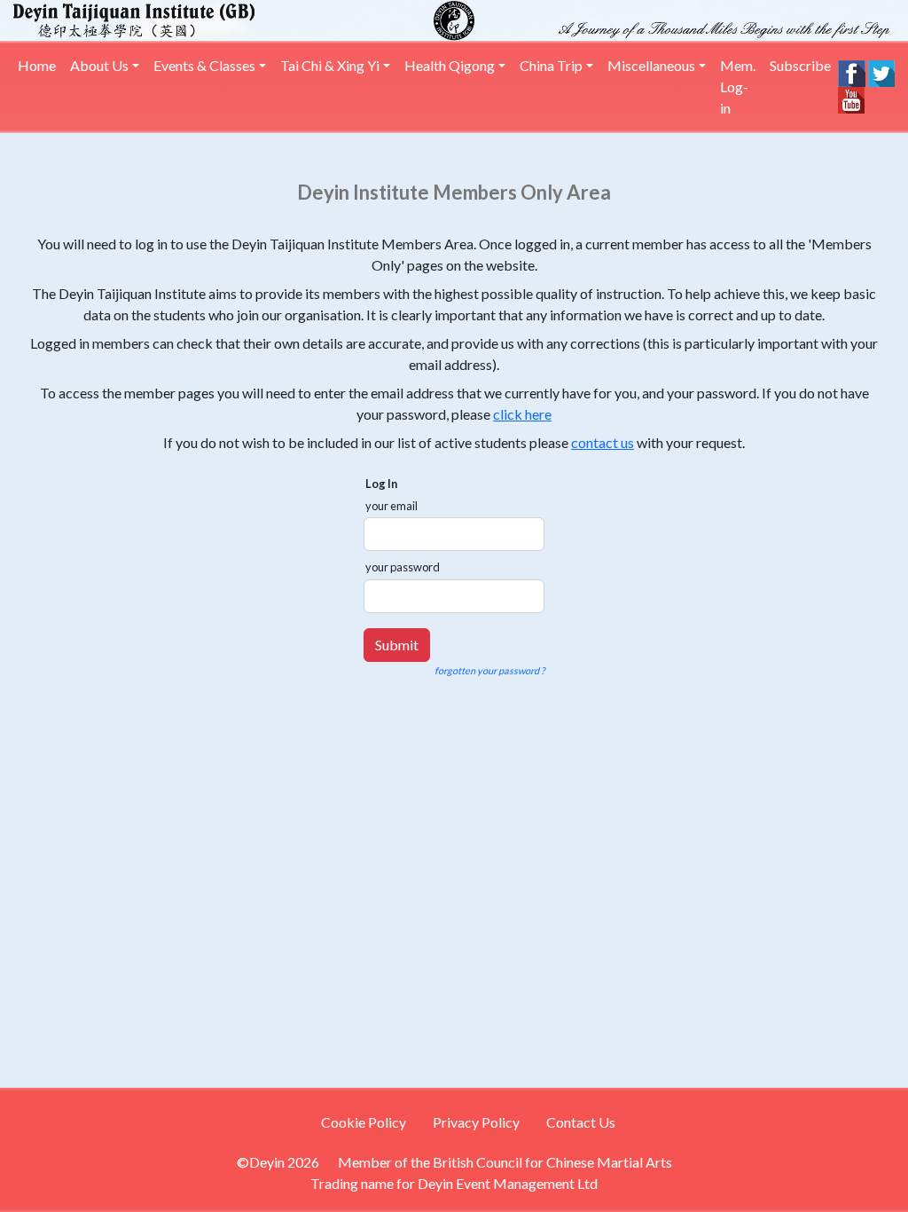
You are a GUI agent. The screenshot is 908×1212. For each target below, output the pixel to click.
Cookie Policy (363, 1122)
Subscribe (800, 65)
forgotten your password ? (489, 670)
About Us (99, 65)
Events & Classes (204, 65)
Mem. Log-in (737, 86)
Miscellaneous (651, 65)
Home (37, 65)
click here (522, 413)
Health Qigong (449, 65)
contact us (602, 442)
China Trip (551, 65)
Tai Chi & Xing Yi (330, 65)
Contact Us (580, 1122)
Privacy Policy (476, 1122)
